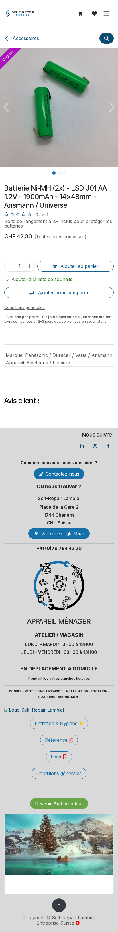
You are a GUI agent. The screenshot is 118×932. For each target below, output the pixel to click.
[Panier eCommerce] (80, 13)
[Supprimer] (9, 266)
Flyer (57, 757)
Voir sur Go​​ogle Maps (63, 533)
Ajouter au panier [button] (79, 266)
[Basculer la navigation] (107, 13)
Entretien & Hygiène (57, 723)
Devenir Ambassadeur (59, 803)
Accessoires (25, 38)
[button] (106, 38)
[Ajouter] (30, 266)
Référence (57, 740)
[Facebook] (108, 446)
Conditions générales (59, 773)
